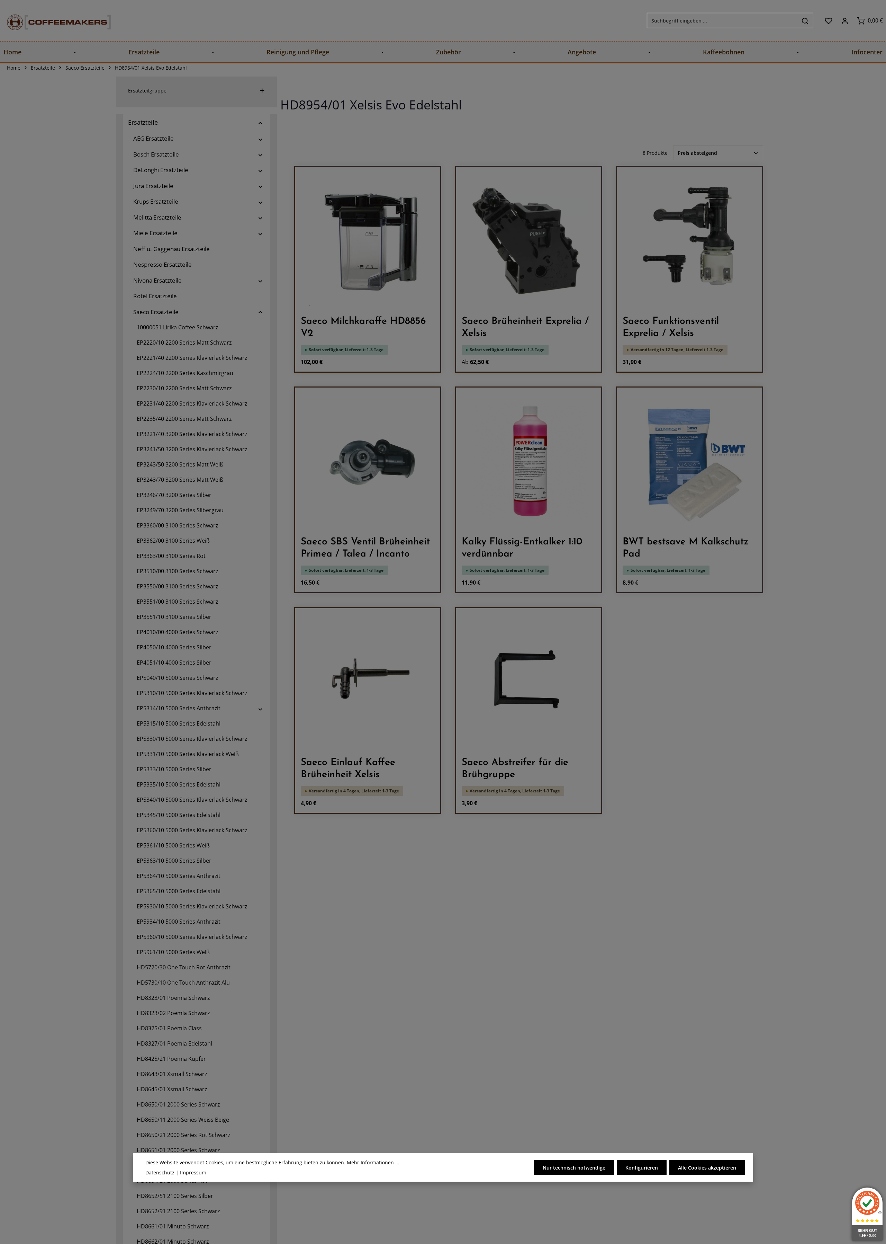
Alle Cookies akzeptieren (707, 1167)
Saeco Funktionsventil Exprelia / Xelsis (671, 327)
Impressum (193, 1172)
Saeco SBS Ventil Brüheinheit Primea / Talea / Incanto (365, 548)
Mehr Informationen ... (373, 1162)
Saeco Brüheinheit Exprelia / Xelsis (525, 327)
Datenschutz (159, 1172)
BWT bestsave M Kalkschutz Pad (686, 548)
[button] (260, 122)
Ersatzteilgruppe (147, 90)
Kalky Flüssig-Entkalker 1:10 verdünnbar (522, 548)
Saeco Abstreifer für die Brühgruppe (515, 769)
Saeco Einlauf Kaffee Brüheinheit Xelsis (348, 769)
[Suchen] (805, 20)
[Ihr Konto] (844, 20)
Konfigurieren (641, 1167)
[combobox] (722, 20)
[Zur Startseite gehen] (52, 20)
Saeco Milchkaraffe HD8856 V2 (363, 327)
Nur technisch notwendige (574, 1167)
